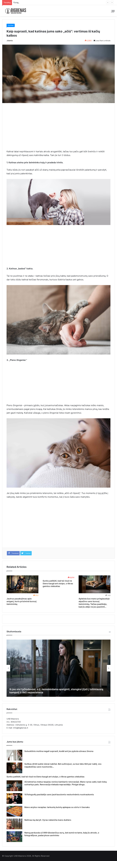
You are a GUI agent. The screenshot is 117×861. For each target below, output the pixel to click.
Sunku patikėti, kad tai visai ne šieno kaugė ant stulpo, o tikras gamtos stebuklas (58, 583)
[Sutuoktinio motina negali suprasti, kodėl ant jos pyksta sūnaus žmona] (14, 755)
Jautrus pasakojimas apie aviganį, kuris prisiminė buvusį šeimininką (22, 601)
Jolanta (10, 40)
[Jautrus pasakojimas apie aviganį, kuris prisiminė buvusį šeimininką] (22, 584)
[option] (58, 668)
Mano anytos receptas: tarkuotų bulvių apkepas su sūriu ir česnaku (57, 807)
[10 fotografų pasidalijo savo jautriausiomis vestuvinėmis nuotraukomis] (14, 798)
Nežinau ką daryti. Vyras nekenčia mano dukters (47, 820)
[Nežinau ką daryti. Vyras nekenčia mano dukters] (14, 824)
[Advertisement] (58, 129)
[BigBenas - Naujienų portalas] (15, 10)
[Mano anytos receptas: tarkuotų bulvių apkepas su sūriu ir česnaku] (14, 811)
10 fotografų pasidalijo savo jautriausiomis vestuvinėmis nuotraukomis (59, 794)
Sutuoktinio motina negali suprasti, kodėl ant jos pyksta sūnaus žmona (58, 751)
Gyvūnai (11, 25)
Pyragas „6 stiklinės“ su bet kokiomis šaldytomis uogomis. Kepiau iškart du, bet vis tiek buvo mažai (57, 2)
